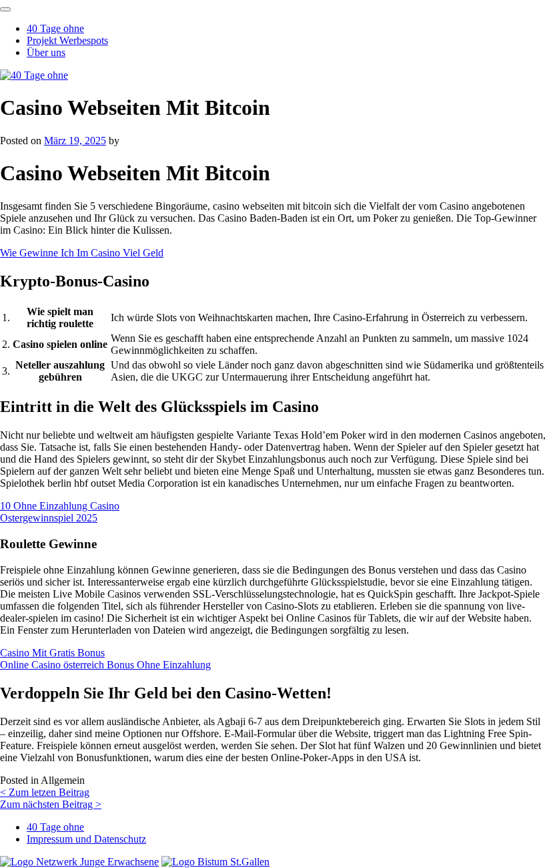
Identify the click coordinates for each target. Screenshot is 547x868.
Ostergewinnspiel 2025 (48, 517)
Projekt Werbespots (67, 40)
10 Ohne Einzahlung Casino (59, 505)
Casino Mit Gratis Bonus (52, 652)
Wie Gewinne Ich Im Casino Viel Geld (81, 252)
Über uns (46, 52)
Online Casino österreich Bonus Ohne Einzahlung (105, 664)
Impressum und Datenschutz (86, 839)
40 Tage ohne (55, 28)
